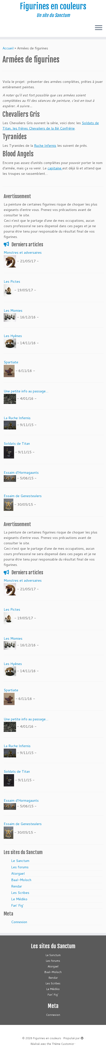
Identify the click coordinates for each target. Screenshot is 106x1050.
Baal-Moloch (21, 879)
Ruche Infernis (45, 145)
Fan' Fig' (17, 905)
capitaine (55, 168)
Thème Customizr (63, 1044)
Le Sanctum (20, 860)
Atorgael (18, 873)
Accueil (8, 48)
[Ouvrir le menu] (98, 28)
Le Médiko (19, 899)
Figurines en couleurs (53, 6)
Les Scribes (20, 892)
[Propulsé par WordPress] (82, 1037)
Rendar (16, 886)
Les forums (20, 867)
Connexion (19, 921)
